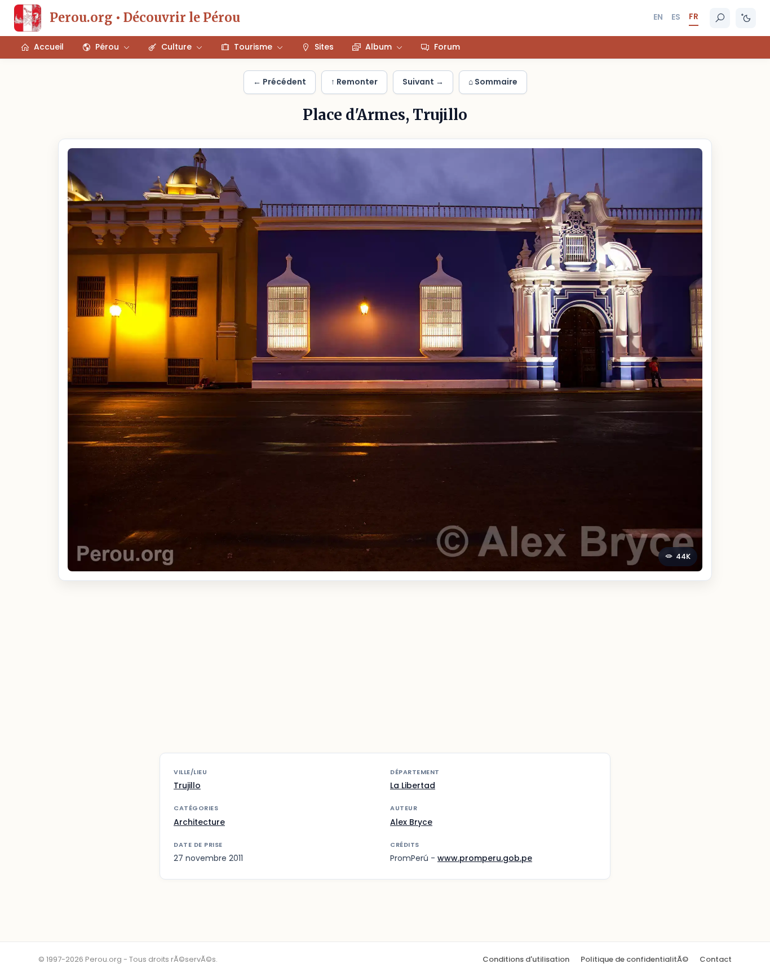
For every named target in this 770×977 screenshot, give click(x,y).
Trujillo (187, 785)
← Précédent (279, 81)
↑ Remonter (354, 81)
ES (675, 17)
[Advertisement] (385, 674)
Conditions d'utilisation (526, 959)
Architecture (199, 822)
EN (658, 17)
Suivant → (423, 81)
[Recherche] (720, 18)
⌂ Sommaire (492, 81)
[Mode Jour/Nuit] (746, 18)
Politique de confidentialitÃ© (634, 959)
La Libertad (412, 785)
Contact (716, 959)
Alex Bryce (411, 822)
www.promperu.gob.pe (484, 858)
